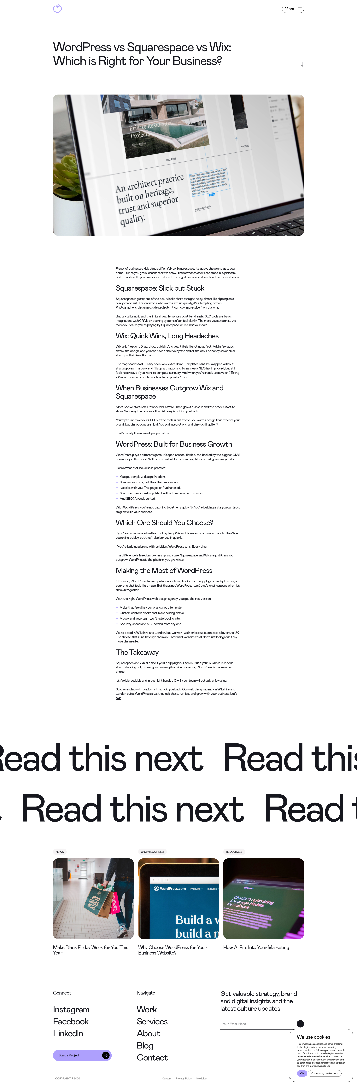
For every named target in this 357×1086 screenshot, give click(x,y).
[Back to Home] (57, 8)
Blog (145, 1045)
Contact (152, 1057)
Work (147, 1009)
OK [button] (302, 1073)
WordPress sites (146, 693)
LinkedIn (68, 1033)
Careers (166, 1078)
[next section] (302, 64)
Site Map (201, 1078)
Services (152, 1021)
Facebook (70, 1021)
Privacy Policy (184, 1078)
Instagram (71, 1009)
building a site (212, 507)
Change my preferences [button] (324, 1073)
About (148, 1033)
